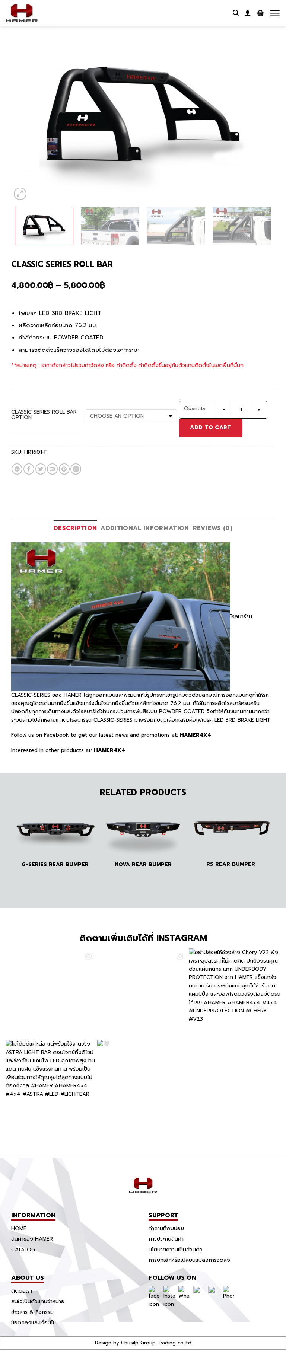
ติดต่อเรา (21, 1291)
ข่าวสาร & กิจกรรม (32, 1312)
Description (75, 528)
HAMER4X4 (194, 735)
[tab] (75, 528)
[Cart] (260, 13)
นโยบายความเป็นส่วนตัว (176, 1250)
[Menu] (274, 13)
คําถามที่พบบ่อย (166, 1228)
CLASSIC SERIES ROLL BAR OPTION (44, 414)
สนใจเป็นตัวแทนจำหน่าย (37, 1301)
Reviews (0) (213, 528)
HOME (18, 1228)
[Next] (260, 114)
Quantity (195, 408)
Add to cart (210, 427)
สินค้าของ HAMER (32, 1239)
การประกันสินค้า (166, 1239)
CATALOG (23, 1250)
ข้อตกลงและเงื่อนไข (33, 1323)
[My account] (247, 13)
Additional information (145, 528)
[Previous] (25, 114)
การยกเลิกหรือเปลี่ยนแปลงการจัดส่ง (189, 1260)
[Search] (236, 13)
